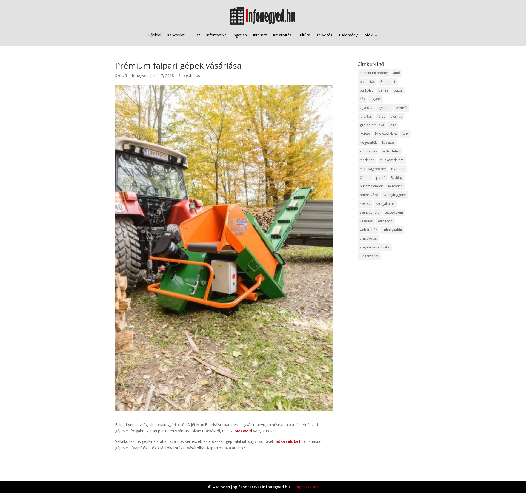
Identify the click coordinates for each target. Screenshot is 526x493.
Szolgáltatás (189, 75)
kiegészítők (368, 142)
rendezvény (369, 194)
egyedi (376, 99)
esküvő (401, 107)
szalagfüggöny (394, 194)
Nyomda (398, 168)
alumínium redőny (374, 72)
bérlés (383, 90)
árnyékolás (368, 238)
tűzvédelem (394, 212)
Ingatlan (240, 35)
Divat (195, 35)
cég (362, 99)
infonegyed (138, 75)
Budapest (387, 81)
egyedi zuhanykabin (375, 107)
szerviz (365, 203)
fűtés (381, 116)
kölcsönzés (368, 151)
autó (396, 72)
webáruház (368, 229)
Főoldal (154, 35)
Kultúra (304, 35)
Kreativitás (282, 35)
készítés (388, 142)
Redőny (396, 177)
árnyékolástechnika (375, 247)
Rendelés (395, 186)
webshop (385, 221)
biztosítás (367, 81)
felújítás (366, 116)
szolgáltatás (385, 203)
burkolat (366, 90)
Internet (260, 35)
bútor (398, 90)
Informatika (216, 35)
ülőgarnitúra (369, 256)
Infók (368, 35)
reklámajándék (371, 186)
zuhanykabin (392, 229)
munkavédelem (392, 160)
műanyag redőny (373, 168)
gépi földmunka (372, 125)
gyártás (396, 116)
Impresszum (306, 486)
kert (405, 134)
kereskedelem (386, 134)
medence (367, 160)
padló (380, 177)
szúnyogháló (369, 212)
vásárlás (366, 221)
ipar (393, 125)
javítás (365, 134)
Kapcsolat (176, 35)
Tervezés (324, 35)
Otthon (365, 177)
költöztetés (391, 151)
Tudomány (348, 35)
